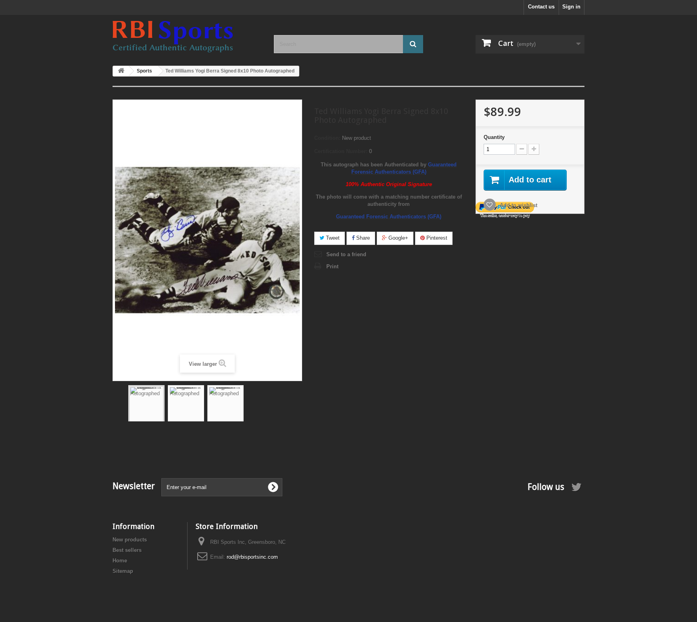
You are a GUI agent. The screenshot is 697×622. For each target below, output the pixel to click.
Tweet (332, 238)
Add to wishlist (517, 205)
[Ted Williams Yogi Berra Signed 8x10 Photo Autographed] (146, 411)
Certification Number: (340, 151)
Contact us (541, 7)
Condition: (327, 138)
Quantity (494, 137)
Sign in (571, 7)
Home (120, 561)
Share (362, 238)
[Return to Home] (121, 71)
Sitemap (123, 571)
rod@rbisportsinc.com (252, 557)
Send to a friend (346, 254)
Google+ (397, 238)
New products (130, 540)
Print (332, 266)
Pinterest (436, 238)
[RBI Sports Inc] (187, 36)
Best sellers (127, 550)
